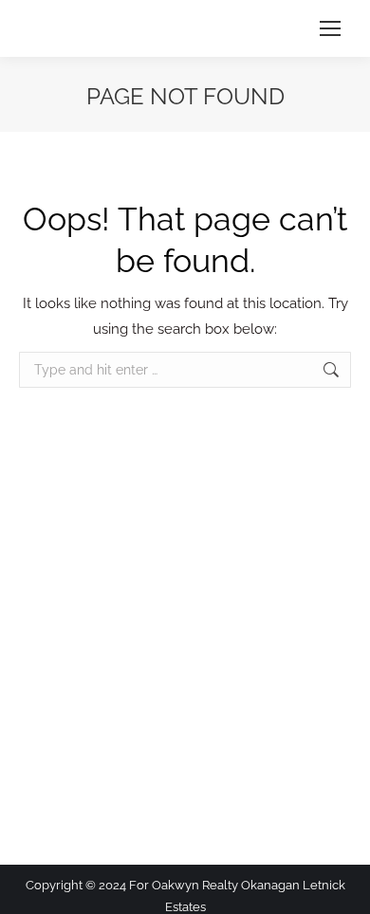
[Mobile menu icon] (330, 28)
